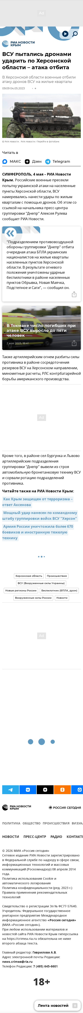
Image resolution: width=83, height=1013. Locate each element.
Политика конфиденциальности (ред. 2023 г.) (37, 888)
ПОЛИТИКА (11, 823)
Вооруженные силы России (33, 597)
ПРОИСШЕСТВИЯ (56, 823)
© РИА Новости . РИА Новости (18, 141)
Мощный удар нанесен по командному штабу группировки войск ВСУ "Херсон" (40, 516)
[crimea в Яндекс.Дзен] (45, 789)
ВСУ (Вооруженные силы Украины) (41, 583)
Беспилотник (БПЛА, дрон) (59, 590)
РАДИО (56, 837)
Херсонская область (28, 575)
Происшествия (57, 575)
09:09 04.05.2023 (13, 88)
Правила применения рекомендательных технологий (34, 895)
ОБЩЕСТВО (32, 823)
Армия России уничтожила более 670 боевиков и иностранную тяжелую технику (38, 532)
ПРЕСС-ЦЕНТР (34, 837)
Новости (62, 597)
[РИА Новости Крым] (18, 44)
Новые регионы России (21, 590)
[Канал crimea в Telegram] (10, 789)
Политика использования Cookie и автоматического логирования (29, 881)
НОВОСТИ (10, 837)
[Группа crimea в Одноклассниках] (62, 789)
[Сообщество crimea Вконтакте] (27, 789)
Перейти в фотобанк (48, 141)
